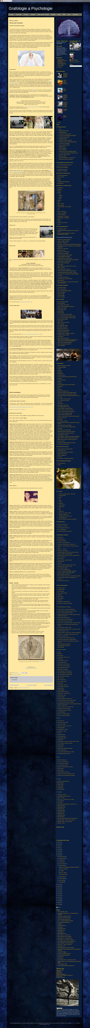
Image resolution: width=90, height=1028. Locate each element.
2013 (59, 893)
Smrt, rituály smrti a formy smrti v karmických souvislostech (69, 575)
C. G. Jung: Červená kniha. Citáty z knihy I (66, 316)
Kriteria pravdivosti (61, 463)
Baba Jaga (33, 89)
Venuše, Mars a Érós (63, 874)
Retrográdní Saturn (61, 812)
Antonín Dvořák (61, 591)
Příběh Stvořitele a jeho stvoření (64, 574)
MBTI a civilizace (61, 267)
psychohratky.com (61, 946)
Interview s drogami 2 (62, 572)
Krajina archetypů (62, 495)
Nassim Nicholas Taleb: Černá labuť (64, 710)
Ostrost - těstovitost (62, 211)
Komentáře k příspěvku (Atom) (24, 687)
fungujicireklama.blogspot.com (64, 922)
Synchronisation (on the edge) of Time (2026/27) (65, 104)
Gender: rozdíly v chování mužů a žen (66, 409)
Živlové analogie (61, 295)
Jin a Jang (60, 275)
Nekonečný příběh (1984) (63, 331)
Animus (60, 501)
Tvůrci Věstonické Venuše (62, 567)
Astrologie (18, 674)
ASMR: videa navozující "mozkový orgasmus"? (67, 439)
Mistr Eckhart (60, 658)
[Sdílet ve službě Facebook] (25, 673)
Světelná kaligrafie (61, 727)
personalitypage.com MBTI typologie (65, 942)
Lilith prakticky (61, 65)
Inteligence (63, 455)
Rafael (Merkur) (61, 782)
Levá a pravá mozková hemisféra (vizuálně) (66, 751)
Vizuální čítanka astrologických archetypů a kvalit (67, 804)
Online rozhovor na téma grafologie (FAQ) (67, 141)
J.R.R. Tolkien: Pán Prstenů (63, 304)
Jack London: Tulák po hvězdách (64, 665)
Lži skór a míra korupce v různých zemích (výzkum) (68, 416)
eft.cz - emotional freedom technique (65, 920)
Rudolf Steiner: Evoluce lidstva (63, 664)
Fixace (59, 178)
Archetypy (11, 14)
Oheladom (59, 971)
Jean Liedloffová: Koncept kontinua (65, 408)
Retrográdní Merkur (61, 805)
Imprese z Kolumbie (61, 977)
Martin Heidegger (61, 690)
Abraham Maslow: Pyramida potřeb (65, 448)
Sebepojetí (60, 371)
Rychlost (59, 190)
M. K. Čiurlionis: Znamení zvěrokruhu (65, 743)
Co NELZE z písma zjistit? (64, 137)
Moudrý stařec (61, 506)
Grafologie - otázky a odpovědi (65, 140)
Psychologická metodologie (64, 460)
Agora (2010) (60, 320)
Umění (59, 14)
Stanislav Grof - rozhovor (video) (64, 693)
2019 (59, 854)
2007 (59, 904)
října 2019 (61, 860)
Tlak (58, 208)
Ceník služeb (75, 14)
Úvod (60, 129)
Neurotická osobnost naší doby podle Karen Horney (68, 395)
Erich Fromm (60, 403)
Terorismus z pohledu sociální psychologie (66, 442)
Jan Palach (60, 594)
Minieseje (60, 67)
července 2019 (62, 863)
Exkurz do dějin (64, 144)
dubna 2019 (61, 876)
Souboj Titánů (60, 336)
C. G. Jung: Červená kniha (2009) (65, 314)
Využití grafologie (62, 132)
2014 (59, 891)
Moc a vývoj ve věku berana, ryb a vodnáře (66, 799)
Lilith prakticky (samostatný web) (64, 796)
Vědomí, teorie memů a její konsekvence (66, 411)
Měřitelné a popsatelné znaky (64, 185)
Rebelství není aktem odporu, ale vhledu (65, 766)
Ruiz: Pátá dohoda (61, 696)
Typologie (53, 14)
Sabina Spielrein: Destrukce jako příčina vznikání (68, 437)
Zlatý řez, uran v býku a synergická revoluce (66, 773)
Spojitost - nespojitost (62, 213)
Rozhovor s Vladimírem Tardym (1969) (65, 612)
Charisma (60, 389)
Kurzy (69, 14)
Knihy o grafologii (62, 149)
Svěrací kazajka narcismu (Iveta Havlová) (66, 384)
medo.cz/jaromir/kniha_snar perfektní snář (66, 941)
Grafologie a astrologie (62, 794)
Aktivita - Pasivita (61, 250)
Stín (59, 498)
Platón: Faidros (60, 655)
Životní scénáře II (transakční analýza (65, 433)
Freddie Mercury (61, 598)
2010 (59, 898)
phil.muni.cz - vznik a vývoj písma (65, 944)
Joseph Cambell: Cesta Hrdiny (64, 643)
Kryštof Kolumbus (61, 589)
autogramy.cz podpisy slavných (64, 916)
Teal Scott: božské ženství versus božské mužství (67, 700)
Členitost (59, 189)
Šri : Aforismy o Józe (64, 657)
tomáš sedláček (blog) (62, 964)
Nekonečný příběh (65, 110)
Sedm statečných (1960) (63, 301)
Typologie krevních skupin (63, 277)
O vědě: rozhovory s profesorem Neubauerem (66, 609)
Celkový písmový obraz (62, 175)
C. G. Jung (60, 397)
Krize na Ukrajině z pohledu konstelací (65, 553)
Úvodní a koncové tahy (62, 222)
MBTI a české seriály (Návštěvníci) (65, 342)
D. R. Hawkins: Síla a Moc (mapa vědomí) (66, 702)
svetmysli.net (60, 956)
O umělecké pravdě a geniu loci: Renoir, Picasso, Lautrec (68, 741)
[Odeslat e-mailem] (22, 673)
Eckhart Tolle (60, 683)
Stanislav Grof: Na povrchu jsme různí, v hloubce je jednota (69, 622)
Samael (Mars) (60, 787)
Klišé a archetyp (61, 323)
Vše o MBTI (61, 870)
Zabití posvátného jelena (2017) (64, 343)
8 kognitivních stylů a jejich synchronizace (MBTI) (68, 259)
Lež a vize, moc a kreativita (63, 761)
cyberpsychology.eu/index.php (64, 919)
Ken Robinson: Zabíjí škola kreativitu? (65, 458)
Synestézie (60, 428)
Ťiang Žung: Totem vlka (63, 328)
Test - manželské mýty (62, 529)
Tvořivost (60, 456)
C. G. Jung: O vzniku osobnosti (64, 398)
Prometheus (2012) (62, 309)
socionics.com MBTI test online (64, 953)
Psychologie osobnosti (63, 446)
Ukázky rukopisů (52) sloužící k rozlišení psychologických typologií (66, 234)
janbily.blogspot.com (62, 933)
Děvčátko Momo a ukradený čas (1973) (66, 333)
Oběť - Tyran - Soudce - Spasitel (65, 512)
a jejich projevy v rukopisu (70, 394)
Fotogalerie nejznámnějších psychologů (65, 748)
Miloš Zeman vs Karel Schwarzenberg (65, 603)
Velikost (59, 200)
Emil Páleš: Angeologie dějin (63, 781)
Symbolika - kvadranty (62, 170)
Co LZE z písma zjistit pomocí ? (67, 135)
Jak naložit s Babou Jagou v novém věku (31, 106)
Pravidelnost (60, 187)
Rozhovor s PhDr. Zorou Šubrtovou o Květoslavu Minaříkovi (69, 632)
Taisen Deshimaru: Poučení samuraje (64, 671)
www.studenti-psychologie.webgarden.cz (66, 965)
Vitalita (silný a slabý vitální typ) (64, 239)
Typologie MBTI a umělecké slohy (65, 258)
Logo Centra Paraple (61, 724)
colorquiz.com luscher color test (64, 917)
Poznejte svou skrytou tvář (63, 524)
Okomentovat (14, 679)
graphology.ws (61, 931)
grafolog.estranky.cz (62, 925)
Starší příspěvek (48, 685)
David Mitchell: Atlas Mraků (63, 338)
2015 (59, 889)
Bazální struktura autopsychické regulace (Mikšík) (68, 273)
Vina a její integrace (61, 556)
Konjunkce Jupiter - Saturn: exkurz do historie (66, 819)
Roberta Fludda (41, 661)
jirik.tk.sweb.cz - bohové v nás (64, 934)
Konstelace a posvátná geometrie (64, 542)
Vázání (59, 192)
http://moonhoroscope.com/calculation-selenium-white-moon (21, 407)
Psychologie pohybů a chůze (64, 406)
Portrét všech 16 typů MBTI (63, 262)
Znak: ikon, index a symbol (64, 154)
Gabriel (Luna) (60, 784)
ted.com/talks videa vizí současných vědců (66, 959)
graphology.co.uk (61, 930)
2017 (59, 886)
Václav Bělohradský (61, 712)
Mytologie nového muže (63, 514)
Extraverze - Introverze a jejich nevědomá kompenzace (69, 244)
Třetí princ (60, 563)
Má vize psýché (64, 116)
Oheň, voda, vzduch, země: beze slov (65, 725)
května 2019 (62, 865)
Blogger (48, 1024)
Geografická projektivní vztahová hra (65, 531)
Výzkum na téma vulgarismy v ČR (65, 414)
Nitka (60, 198)
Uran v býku (60, 802)
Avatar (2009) (60, 311)
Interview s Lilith (61, 797)
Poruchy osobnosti (61, 379)
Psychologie (18, 14)
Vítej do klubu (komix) (62, 750)
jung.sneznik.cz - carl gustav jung (65, 938)
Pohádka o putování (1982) (63, 334)
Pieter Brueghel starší (62, 736)
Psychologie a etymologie (63, 405)
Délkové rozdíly (61, 205)
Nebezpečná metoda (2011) (63, 330)
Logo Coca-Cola (61, 720)
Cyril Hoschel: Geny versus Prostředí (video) (66, 637)
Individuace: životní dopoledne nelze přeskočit (65, 97)
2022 (59, 849)
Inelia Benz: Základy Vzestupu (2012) (65, 698)
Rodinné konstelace (61, 539)
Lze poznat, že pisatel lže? (64, 143)
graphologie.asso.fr (62, 928)
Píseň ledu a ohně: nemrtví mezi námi (65, 566)
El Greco (59, 732)
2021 (59, 851)
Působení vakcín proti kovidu (63, 580)
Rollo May (60, 401)
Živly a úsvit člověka (62, 289)
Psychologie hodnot (62, 450)
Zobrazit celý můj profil (74, 61)
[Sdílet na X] (24, 673)
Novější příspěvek (14, 685)
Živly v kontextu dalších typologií (64, 290)
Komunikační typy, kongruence (64, 269)
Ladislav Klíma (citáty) (62, 662)
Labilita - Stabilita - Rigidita (63, 241)
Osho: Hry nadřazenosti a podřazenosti (65, 672)
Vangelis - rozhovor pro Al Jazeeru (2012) (66, 706)
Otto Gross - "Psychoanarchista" (64, 713)
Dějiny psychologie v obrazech (64, 365)
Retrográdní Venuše (61, 807)
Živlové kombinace (61, 292)
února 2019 (61, 880)
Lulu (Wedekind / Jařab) (63, 325)
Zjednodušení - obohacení (63, 216)
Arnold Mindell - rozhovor (63, 434)
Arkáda (60, 197)
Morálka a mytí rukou (62, 417)
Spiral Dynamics (61, 280)
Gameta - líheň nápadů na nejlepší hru (65, 975)
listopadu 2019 (62, 858)
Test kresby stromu (64, 89)
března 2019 (62, 878)
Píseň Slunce (59, 976)
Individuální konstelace (62, 540)
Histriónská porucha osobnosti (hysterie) (65, 75)
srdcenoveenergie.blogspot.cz (64, 955)
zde (13, 43)
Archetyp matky (62, 505)
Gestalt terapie (60, 537)
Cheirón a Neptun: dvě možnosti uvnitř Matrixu (68, 519)
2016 (59, 888)
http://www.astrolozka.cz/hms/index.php (18, 409)
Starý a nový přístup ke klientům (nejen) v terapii (32, 334)
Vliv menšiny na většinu (62, 420)
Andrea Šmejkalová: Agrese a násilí (64, 627)
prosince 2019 (62, 856)
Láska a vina (60, 579)
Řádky (59, 219)
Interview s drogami (61, 571)
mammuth (74, 1023)
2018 (59, 884)
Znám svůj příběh (60, 969)
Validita (59, 122)
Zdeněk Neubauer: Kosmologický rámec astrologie (67, 611)
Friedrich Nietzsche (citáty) (63, 660)
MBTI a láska (60, 264)
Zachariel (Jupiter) (61, 789)
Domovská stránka (32, 685)
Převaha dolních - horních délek (64, 206)
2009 (59, 900)
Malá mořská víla (61, 561)
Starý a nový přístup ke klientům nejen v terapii (67, 564)
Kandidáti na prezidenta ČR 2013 (64, 601)
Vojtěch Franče (74, 60)
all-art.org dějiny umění (62, 911)
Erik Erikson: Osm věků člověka (64, 429)
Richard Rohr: (64, 617)
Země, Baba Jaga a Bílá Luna (25, 301)
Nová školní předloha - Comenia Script (67, 157)
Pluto (60, 509)
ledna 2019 (61, 882)
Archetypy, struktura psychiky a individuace (67, 494)
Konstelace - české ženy (62, 549)
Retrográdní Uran (61, 813)
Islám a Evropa (60, 558)
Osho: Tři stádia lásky (62, 679)
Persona (60, 497)
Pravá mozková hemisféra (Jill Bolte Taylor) (67, 426)
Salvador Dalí (60, 746)
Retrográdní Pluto (61, 816)
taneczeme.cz (61, 958)
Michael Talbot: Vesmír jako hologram (65, 621)
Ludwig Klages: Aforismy (62, 684)
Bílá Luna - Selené (61, 823)
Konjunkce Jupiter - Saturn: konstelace (65, 821)
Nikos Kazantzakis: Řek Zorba (63, 667)
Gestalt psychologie (62, 367)
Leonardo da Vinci (61, 587)
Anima (60, 500)
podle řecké (65, 619)
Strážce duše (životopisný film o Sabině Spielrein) (67, 639)
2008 (59, 902)
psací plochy (62, 169)
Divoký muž (61, 511)
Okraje (59, 221)
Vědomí (59, 368)
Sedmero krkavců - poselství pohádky (65, 560)
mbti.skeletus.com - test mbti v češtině (66, 939)
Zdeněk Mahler (61, 647)
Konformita (60, 419)
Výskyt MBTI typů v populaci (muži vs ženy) (67, 266)
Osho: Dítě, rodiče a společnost (63, 676)
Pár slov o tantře (61, 441)
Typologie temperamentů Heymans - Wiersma (67, 272)
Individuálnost (60, 183)
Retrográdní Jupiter (61, 810)
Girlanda (60, 195)
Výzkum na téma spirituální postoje (65, 413)
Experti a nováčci (62, 156)
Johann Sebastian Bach (62, 738)
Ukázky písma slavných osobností (66, 159)
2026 (59, 842)
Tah (58, 209)
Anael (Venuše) (60, 786)
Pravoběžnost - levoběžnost (63, 217)
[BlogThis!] (23, 673)
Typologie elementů (62, 287)
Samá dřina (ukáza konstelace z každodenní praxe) (67, 577)
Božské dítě (61, 503)
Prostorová (63, 167)
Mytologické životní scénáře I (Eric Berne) (66, 431)
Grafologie (33, 14)
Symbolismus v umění (62, 731)
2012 (59, 895)
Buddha (59, 652)
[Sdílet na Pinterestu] (27, 673)
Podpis (59, 224)
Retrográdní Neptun (61, 815)
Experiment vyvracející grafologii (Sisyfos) (67, 151)
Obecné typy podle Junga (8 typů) (65, 254)
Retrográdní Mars (61, 808)
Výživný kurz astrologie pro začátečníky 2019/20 (69, 867)
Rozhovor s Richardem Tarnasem (64, 715)
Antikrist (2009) (61, 312)
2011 (59, 897)
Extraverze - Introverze (62, 242)
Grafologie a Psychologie (30, 8)
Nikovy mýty (59, 973)
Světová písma (62, 146)
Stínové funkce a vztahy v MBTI (64, 261)
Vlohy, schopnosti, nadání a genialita (65, 452)
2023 (59, 847)
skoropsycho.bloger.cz (62, 951)
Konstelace (26, 14)
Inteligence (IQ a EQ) (62, 453)
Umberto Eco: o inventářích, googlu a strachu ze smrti (68, 634)
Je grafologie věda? (63, 138)
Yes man (27, 460)
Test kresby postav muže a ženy (63, 527)
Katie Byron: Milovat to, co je (63, 630)
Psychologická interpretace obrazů (64, 753)
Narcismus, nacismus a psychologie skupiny (67, 392)
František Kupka (61, 744)
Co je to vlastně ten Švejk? (63, 765)
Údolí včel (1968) (61, 345)
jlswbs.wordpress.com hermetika (64, 936)
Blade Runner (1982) (62, 308)
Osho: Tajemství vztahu (62, 681)
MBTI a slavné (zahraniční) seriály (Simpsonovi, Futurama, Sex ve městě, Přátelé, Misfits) (68, 340)
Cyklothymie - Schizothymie (63, 251)
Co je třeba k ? (65, 133)
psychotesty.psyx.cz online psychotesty (66, 947)
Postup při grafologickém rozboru (65, 164)
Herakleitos (60, 653)
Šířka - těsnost (61, 203)
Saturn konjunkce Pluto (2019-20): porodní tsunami (67, 818)
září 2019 (61, 862)
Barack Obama (60, 596)
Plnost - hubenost (61, 214)
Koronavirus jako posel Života (63, 772)
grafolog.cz (60, 923)
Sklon (59, 202)
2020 (59, 853)
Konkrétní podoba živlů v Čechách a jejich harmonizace (68, 552)
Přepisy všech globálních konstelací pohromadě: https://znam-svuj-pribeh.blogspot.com (62, 61)
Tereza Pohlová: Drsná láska (64, 645)
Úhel (60, 194)
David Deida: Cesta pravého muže (64, 708)
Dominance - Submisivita (63, 248)
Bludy (59, 387)
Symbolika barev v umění (62, 729)
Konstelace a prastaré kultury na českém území (66, 544)
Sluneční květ (59, 972)
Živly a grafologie (61, 296)
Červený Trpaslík (61, 303)
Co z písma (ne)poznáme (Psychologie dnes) (68, 152)
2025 (59, 844)
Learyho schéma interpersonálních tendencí (67, 270)
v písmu (61, 375)
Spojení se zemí (61, 770)
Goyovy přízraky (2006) (63, 319)
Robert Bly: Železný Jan (63, 327)
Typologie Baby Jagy (63, 517)
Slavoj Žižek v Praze (61, 695)
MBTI (64, 14)
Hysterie (59, 381)
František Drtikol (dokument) (63, 691)
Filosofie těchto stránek (64, 130)
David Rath (60, 599)
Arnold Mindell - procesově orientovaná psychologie (68, 436)
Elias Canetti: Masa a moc (63, 390)
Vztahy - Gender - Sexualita (43, 14)
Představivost (60, 373)
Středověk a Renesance (62, 759)
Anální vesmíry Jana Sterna (63, 322)
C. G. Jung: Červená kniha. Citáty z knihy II (67, 317)
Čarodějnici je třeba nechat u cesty (65, 516)
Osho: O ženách (61, 677)
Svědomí (59, 370)
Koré (60, 508)
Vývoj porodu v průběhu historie (64, 569)
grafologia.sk (60, 927)
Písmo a (59, 455)
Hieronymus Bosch (61, 734)
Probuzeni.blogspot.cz (61, 974)
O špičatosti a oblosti (62, 228)
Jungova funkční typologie (63, 253)
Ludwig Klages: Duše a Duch (63, 686)
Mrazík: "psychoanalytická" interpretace (66, 306)
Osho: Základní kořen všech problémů (65, 674)
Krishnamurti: (63, 669)
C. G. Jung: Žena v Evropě (63, 400)
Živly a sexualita (61, 293)
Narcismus (60, 383)
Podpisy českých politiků (62, 593)
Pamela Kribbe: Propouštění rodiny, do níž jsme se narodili (69, 629)
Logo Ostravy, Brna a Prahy (63, 722)
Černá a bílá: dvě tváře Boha (63, 763)
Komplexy (60, 378)
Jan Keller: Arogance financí (63, 636)
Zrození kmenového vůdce (63, 444)
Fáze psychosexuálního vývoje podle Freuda (67, 376)
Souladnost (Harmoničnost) (63, 181)
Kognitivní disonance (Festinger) (64, 425)
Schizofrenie (60, 386)
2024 (59, 845)
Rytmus (59, 180)
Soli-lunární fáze (61, 800)
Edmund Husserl (61, 688)
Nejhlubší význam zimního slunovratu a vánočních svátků (68, 555)
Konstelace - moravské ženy (63, 550)
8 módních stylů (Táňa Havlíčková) (65, 278)
